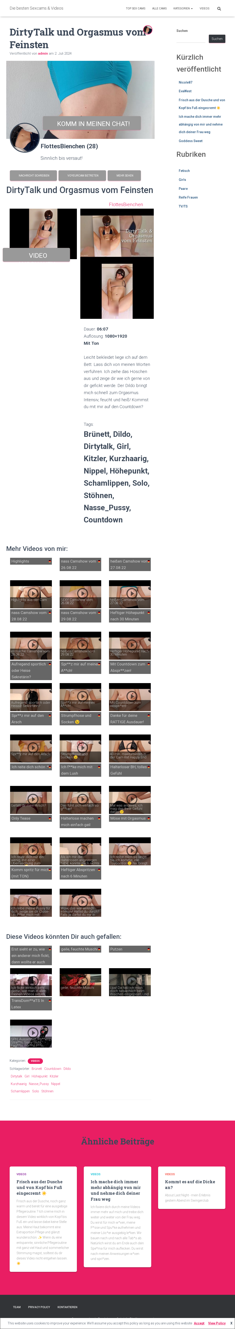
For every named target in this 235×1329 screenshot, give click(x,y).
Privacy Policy (39, 1307)
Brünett (37, 1069)
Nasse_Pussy (39, 1084)
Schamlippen (20, 1091)
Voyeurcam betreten (82, 175)
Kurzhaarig (19, 1084)
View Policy (217, 1323)
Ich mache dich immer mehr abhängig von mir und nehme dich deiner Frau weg (201, 124)
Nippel (55, 1084)
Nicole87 (185, 82)
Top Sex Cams (135, 8)
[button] (191, 8)
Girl (27, 1076)
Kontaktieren (67, 1307)
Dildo (67, 1069)
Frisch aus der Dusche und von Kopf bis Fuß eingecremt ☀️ (39, 1187)
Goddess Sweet (190, 141)
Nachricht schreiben (33, 175)
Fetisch (184, 171)
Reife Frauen (188, 197)
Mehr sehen (124, 175)
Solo (35, 1091)
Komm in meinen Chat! (92, 124)
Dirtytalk (16, 1076)
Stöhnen (47, 1091)
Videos (204, 8)
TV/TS (183, 206)
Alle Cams (159, 8)
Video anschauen (36, 257)
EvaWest (185, 91)
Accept (199, 1323)
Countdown (52, 1069)
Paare (183, 189)
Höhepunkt (40, 1076)
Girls (182, 180)
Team (17, 1307)
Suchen (182, 31)
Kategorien (181, 8)
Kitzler (54, 1076)
